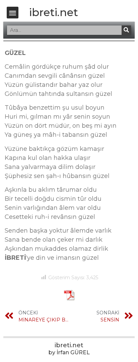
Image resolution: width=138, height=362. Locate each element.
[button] (12, 12)
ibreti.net (53, 12)
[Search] (126, 30)
